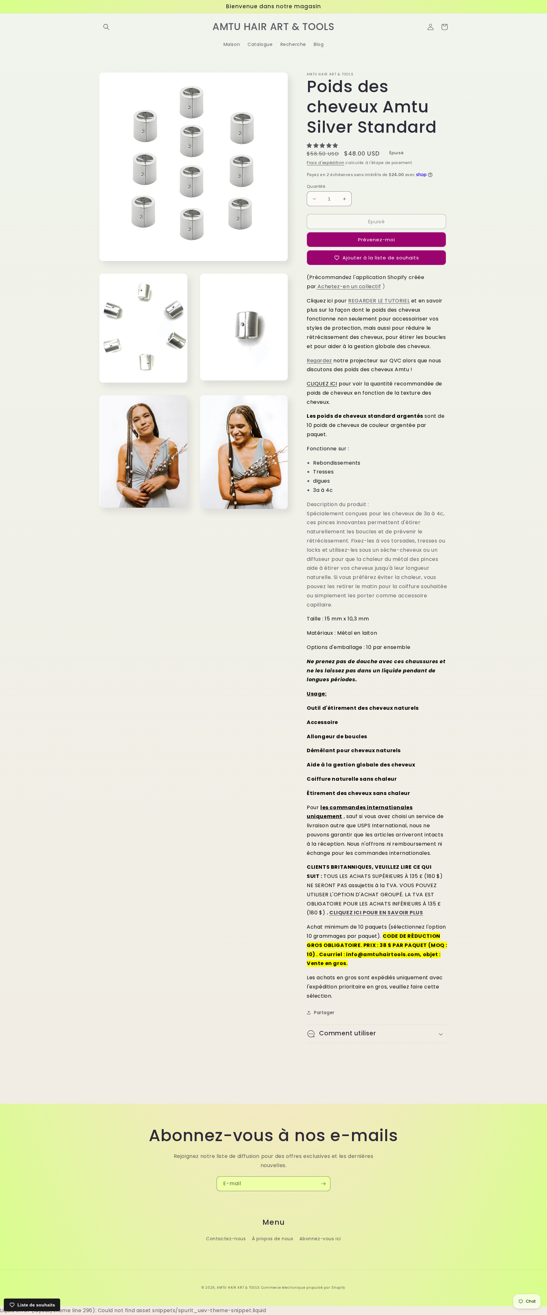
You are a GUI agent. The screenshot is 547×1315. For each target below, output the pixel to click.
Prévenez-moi (376, 239)
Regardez (319, 360)
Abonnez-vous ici (320, 1239)
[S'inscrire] (323, 1183)
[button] (106, 27)
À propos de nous (272, 1239)
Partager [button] (324, 1012)
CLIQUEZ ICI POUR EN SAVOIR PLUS (376, 912)
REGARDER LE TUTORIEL (379, 300)
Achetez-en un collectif (349, 286)
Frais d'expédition (325, 162)
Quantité (316, 186)
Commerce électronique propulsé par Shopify (303, 1287)
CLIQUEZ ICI (322, 383)
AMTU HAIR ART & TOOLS (238, 1287)
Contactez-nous (226, 1239)
